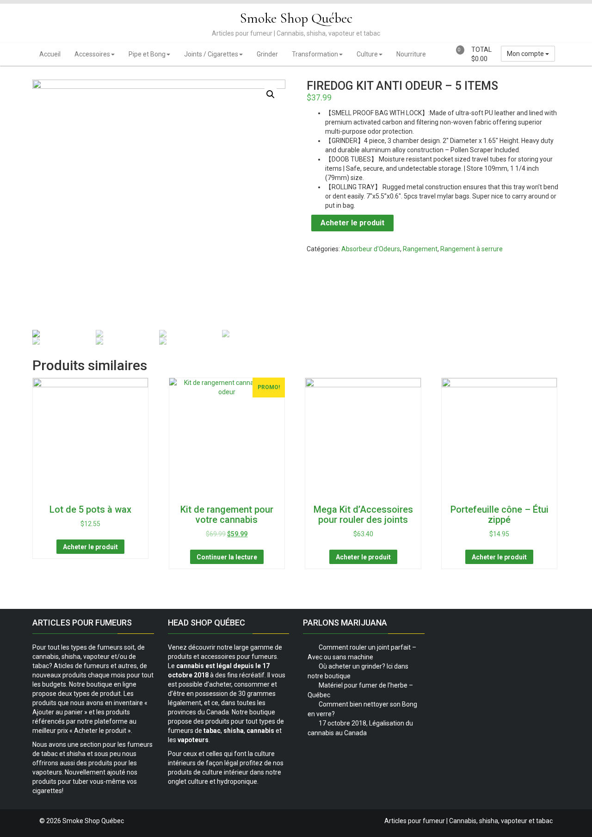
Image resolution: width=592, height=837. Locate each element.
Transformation (315, 54)
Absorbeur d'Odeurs (370, 249)
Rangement (420, 249)
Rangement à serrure (471, 249)
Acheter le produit (352, 222)
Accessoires (92, 54)
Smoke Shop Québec (296, 18)
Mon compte (526, 53)
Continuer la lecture (227, 557)
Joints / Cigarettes (211, 54)
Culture (367, 54)
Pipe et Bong (147, 54)
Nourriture (411, 54)
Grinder (267, 54)
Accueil (50, 54)
